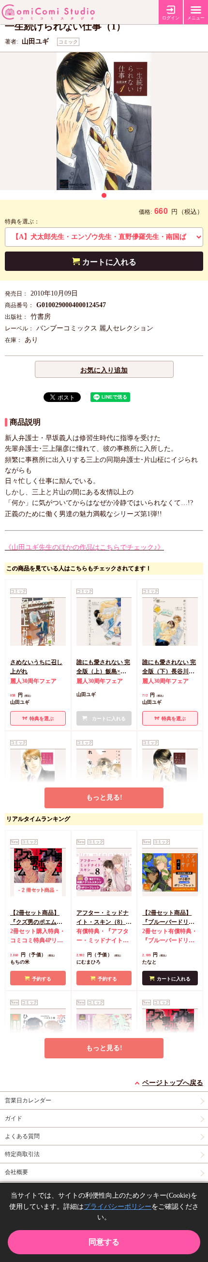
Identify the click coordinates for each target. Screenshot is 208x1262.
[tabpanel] (104, 121)
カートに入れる (109, 262)
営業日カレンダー (28, 1100)
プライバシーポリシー (117, 1206)
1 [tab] (104, 195)
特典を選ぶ (42, 718)
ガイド (13, 1118)
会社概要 (16, 1172)
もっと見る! (104, 797)
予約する (41, 978)
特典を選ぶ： (22, 221)
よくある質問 (22, 1136)
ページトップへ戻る (172, 1082)
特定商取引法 (22, 1154)
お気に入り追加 (104, 370)
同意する (104, 1242)
